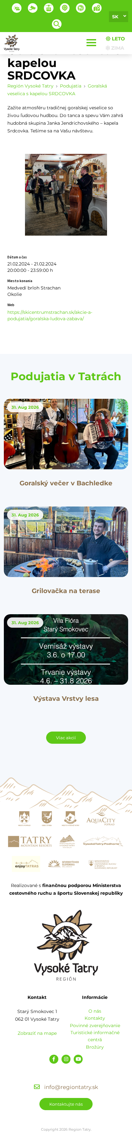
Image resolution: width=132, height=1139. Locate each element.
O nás (94, 1011)
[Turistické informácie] (81, 8)
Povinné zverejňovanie (95, 1025)
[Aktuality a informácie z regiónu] (65, 8)
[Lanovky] (49, 8)
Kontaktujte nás (66, 1104)
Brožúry (95, 1047)
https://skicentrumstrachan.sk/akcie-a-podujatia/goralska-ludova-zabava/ (49, 315)
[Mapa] (97, 8)
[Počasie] (16, 8)
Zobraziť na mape (37, 1033)
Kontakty (95, 1018)
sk (115, 17)
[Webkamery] (32, 8)
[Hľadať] (57, 24)
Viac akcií (66, 737)
